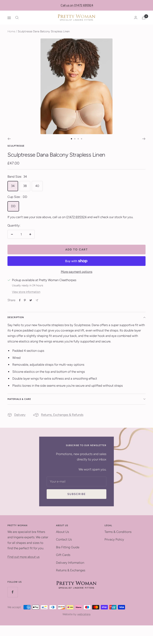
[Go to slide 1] (71, 138)
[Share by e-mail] (37, 300)
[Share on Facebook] (20, 300)
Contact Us (64, 539)
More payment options (76, 272)
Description (15, 317)
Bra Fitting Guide (67, 547)
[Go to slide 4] (81, 138)
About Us (62, 532)
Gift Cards (63, 555)
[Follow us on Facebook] (12, 592)
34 (13, 186)
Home (11, 31)
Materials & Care (19, 399)
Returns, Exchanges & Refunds (62, 415)
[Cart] (144, 17)
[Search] (17, 17)
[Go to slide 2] (74, 138)
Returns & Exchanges (70, 570)
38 (25, 186)
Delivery (20, 415)
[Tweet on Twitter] (30, 300)
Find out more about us (23, 557)
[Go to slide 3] (78, 138)
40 (37, 186)
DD (13, 206)
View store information (26, 292)
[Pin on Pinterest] (25, 300)
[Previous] (9, 138)
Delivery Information (70, 562)
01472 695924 (76, 217)
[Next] (144, 138)
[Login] (135, 17)
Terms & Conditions (118, 532)
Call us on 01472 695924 (77, 5)
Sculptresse (15, 146)
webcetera (83, 614)
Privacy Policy (114, 539)
